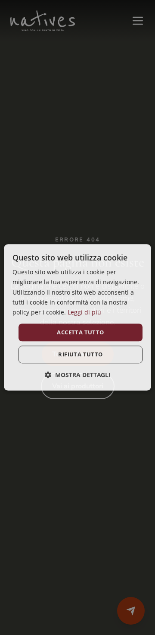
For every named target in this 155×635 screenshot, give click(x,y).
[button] (78, 375)
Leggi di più (84, 312)
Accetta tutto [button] (80, 332)
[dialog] (77, 317)
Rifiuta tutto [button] (80, 355)
